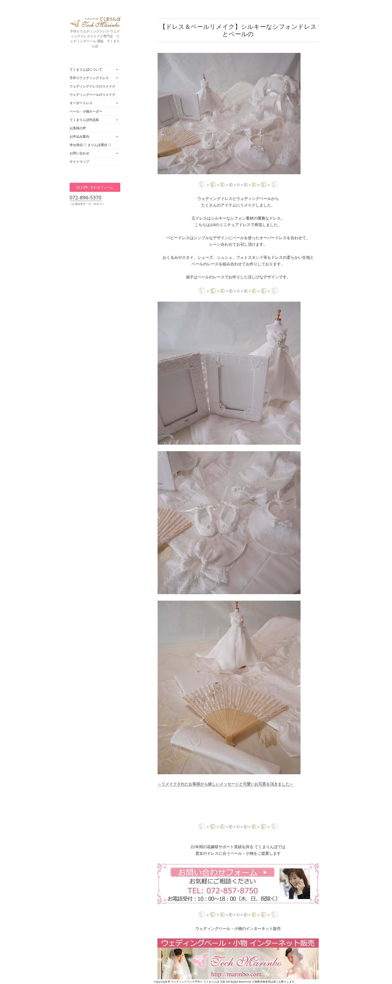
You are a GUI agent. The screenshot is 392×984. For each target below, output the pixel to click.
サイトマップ (79, 161)
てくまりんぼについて (86, 69)
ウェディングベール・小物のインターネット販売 (238, 928)
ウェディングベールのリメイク (92, 94)
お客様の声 (78, 128)
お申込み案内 (79, 136)
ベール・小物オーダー (86, 111)
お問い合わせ (79, 153)
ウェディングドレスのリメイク (92, 86)
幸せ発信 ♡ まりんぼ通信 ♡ (90, 145)
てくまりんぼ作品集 (84, 119)
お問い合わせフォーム (96, 187)
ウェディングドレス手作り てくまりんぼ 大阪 (95, 22)
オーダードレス (81, 103)
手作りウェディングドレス (89, 78)
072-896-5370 (85, 197)
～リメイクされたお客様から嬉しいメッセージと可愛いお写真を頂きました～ (225, 784)
